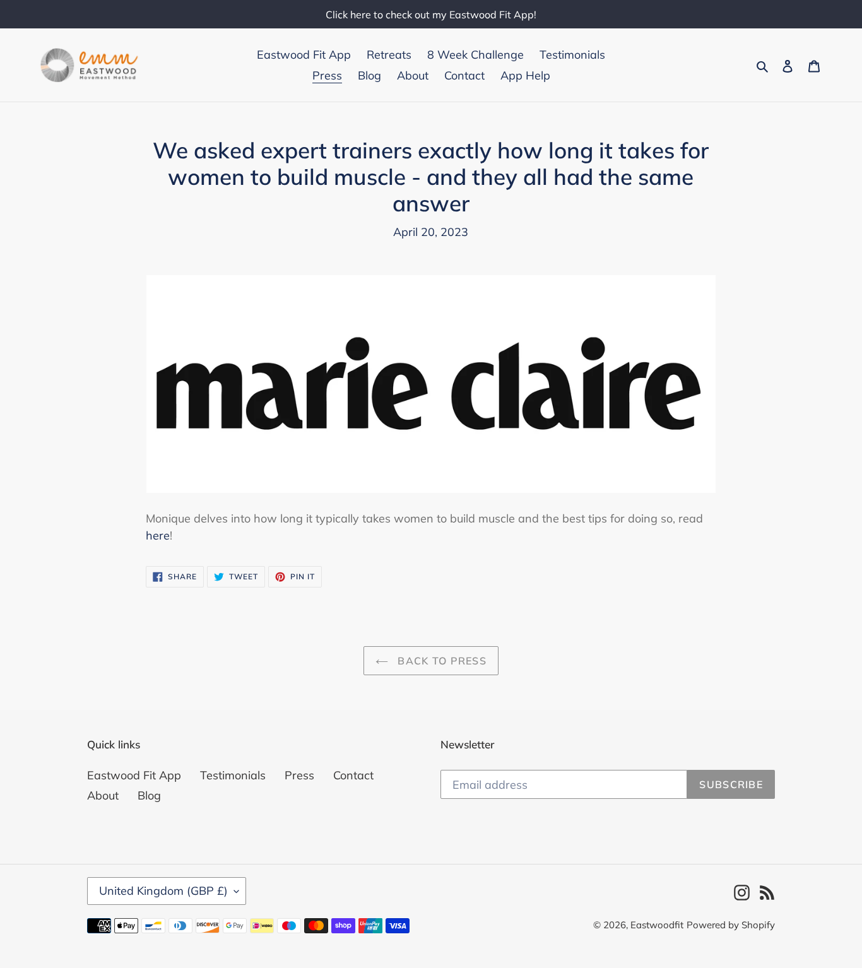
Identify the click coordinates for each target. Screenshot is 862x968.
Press (299, 775)
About (103, 795)
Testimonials (233, 775)
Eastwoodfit (656, 925)
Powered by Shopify (731, 925)
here (158, 535)
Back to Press (440, 660)
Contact (353, 775)
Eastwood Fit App (134, 775)
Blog (149, 795)
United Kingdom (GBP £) (163, 890)
